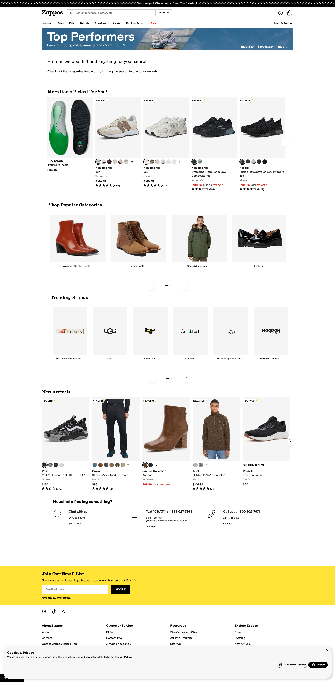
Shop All (282, 46)
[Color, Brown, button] (248, 162)
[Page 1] (166, 285)
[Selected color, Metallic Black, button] (44, 465)
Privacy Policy (123, 656)
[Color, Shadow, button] (106, 465)
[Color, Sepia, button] (100, 465)
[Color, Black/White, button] (264, 162)
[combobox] (111, 12)
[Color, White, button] (61, 465)
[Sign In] (280, 12)
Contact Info (114, 638)
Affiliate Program (181, 638)
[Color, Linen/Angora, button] (115, 162)
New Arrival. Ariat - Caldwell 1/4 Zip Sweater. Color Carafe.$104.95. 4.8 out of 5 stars (216, 444)
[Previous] (150, 285)
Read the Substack (185, 3)
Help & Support (284, 23)
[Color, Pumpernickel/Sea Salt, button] (109, 162)
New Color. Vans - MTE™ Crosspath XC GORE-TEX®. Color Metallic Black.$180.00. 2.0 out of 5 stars (65, 444)
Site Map (176, 643)
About (46, 632)
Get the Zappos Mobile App (59, 643)
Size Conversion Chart (184, 632)
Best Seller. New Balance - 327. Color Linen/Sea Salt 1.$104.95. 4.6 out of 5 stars (118, 142)
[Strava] (63, 611)
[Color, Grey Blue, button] (95, 465)
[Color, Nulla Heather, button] (195, 465)
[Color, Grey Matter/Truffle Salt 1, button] (168, 162)
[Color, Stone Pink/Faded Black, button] (157, 162)
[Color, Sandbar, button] (123, 465)
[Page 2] (169, 285)
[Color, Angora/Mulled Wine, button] (120, 162)
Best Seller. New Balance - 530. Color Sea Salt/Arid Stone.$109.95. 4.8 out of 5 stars (166, 142)
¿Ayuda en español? (118, 643)
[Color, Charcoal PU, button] (151, 465)
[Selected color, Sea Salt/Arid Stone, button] (146, 162)
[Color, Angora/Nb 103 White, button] (126, 162)
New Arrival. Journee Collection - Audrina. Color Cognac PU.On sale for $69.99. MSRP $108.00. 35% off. (166, 441)
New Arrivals (242, 643)
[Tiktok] (54, 611)
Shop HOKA (265, 46)
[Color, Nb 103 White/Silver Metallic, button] (163, 162)
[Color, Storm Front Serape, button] (201, 465)
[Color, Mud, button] (111, 465)
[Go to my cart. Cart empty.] (289, 12)
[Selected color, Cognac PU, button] (145, 465)
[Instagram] (44, 611)
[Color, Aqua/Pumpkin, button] (200, 162)
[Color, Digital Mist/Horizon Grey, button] (104, 162)
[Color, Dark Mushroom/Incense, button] (152, 162)
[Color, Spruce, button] (117, 465)
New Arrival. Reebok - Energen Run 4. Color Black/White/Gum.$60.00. (266, 441)
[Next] (285, 141)
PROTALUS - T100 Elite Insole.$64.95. (70, 134)
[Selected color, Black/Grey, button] (194, 162)
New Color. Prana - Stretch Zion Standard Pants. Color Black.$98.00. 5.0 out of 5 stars (116, 444)
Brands (239, 632)
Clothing (239, 638)
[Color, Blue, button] (259, 162)
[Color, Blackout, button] (56, 465)
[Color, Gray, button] (253, 162)
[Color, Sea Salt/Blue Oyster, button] (174, 162)
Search (163, 12)
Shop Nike (247, 46)
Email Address (54, 589)
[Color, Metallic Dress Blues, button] (50, 465)
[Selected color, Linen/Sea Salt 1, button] (98, 162)
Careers (47, 638)
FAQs (109, 632)
